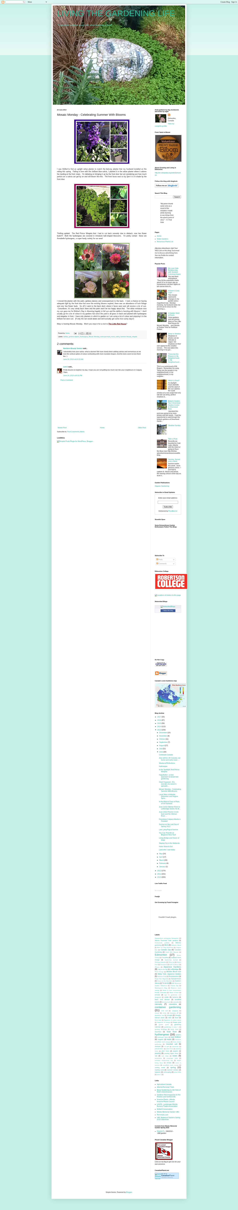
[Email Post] (75, 333)
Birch (166, 945)
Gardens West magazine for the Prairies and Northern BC (168, 1096)
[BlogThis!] (82, 333)
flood (176, 1017)
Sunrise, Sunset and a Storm (174, 460)
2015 (159, 723)
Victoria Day (174, 985)
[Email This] (79, 333)
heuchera (158, 1032)
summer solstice (172, 1070)
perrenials (175, 1046)
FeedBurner (172, 511)
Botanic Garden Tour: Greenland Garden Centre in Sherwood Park (174, 405)
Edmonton (161, 954)
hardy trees (174, 1029)
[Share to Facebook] (87, 333)
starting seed (159, 1070)
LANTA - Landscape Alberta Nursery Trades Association (167, 1105)
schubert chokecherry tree (164, 1060)
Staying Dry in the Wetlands (169, 843)
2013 (159, 730)
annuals (157, 995)
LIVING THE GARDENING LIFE (116, 13)
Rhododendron (174, 976)
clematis (158, 1004)
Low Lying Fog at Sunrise (168, 830)
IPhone (157, 967)
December (163, 733)
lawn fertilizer (176, 1037)
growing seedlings (161, 1029)
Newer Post (62, 428)
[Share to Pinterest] (90, 333)
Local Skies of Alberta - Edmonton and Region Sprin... (168, 796)
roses (113, 336)
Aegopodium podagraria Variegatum (166, 938)
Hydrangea (163, 766)
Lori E (65, 367)
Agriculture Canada (164, 1084)
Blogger (129, 1192)
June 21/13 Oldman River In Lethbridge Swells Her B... (169, 808)
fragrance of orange (163, 1022)
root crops (164, 1056)
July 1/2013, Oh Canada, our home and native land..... (169, 759)
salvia (118, 336)
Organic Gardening (162, 486)
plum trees (165, 1051)
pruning (158, 1053)
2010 (159, 877)
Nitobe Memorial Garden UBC (168, 1112)
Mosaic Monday (94, 336)
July (161, 749)
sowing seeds (160, 1067)
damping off (174, 1013)
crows (164, 1013)
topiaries (157, 1072)
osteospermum (105, 336)
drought (169, 1015)
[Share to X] (84, 333)
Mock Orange (159, 971)
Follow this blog (168, 610)
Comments (162, 564)
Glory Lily (171, 962)
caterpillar (176, 1002)
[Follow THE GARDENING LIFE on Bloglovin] (167, 187)
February (162, 863)
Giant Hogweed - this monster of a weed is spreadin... (167, 784)
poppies (175, 1051)
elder (169, 1017)
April (161, 857)
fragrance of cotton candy (172, 1020)
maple (169, 1039)
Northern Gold (161, 976)
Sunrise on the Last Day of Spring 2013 (169, 825)
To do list (165, 983)
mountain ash (171, 1044)
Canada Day (166, 950)
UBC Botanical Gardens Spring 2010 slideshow (168, 1118)
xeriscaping (167, 1072)
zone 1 (159, 1074)
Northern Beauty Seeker (72, 348)
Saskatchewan (176, 978)
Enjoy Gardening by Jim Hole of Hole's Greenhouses (169, 1091)
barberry (175, 997)
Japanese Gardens (172, 967)
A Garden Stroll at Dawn (173, 314)
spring (173, 1067)
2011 (159, 874)
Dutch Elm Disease (172, 952)
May (161, 854)
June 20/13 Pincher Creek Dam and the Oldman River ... (168, 814)
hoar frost (172, 1031)
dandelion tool (159, 1015)
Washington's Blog (161, 988)
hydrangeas (84, 336)
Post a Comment (66, 380)
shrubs (169, 1063)
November (163, 736)
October (162, 739)
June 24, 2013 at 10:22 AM (73, 359)
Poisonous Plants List (165, 242)
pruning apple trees (171, 1053)
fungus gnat (177, 1022)
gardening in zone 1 (171, 1027)
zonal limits (177, 1072)
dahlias (65, 336)
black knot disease (162, 999)
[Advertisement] (102, 404)
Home (102, 428)
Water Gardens (162, 239)
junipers (178, 1035)
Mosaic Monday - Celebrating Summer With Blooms (170, 790)
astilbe (166, 997)
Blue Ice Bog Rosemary (165, 947)
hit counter (158, 890)
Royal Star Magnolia (161, 978)
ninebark (158, 1046)
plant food (169, 1048)
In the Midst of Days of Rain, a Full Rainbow (169, 803)
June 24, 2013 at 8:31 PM (72, 375)
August (162, 746)
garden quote (164, 1024)
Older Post (142, 428)
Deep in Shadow (174, 334)
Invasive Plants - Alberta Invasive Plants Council (166, 1100)
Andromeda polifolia (162, 943)
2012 (159, 871)
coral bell (164, 1010)
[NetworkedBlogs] (168, 606)
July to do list (162, 969)
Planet (167, 1175)
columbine (173, 1004)
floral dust (158, 1020)
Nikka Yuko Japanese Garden (169, 974)
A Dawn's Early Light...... (173, 292)
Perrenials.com (162, 1115)
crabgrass (175, 1010)
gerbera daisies (74, 336)
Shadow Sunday (174, 425)
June (161, 752)
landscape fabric (162, 1037)
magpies (160, 1039)
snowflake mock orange (171, 1065)
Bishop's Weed (176, 945)
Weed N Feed (174, 992)
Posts (160, 559)
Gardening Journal (171, 960)
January (162, 867)
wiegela (134, 336)
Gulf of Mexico (174, 964)
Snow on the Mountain (164, 981)
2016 (159, 720)
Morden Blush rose (173, 972)
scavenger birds (172, 1058)
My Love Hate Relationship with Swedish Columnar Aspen (174, 271)
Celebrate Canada (166, 755)
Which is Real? (173, 381)
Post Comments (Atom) (75, 432)
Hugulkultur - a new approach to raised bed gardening (168, 777)
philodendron (159, 1048)
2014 (159, 726)
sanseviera (158, 1058)
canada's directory (167, 1177)
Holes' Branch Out (165, 846)
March (161, 860)
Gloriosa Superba (160, 962)
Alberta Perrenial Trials (165, 1087)
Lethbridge (174, 969)
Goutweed (163, 964)
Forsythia (165, 957)
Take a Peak (172, 439)
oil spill (166, 1046)
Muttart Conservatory (164, 1109)
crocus (157, 1013)
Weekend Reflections (167, 763)
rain (156, 1056)
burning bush (166, 1002)
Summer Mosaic (125, 336)
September (163, 742)
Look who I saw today (167, 850)
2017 (159, 717)
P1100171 (161, 1131)
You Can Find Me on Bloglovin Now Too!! (167, 834)
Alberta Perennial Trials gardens (166, 940)
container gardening (168, 1007)
